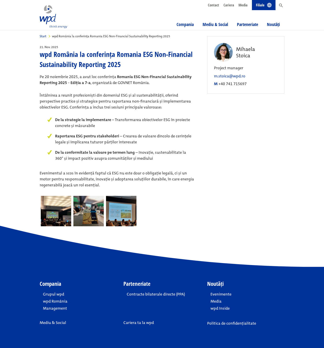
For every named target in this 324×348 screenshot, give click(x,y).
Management (55, 308)
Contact (213, 4)
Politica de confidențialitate (231, 323)
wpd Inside (220, 308)
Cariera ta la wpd (138, 322)
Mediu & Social (215, 24)
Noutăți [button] (273, 24)
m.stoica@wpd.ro (229, 76)
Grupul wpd (53, 294)
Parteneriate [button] (247, 24)
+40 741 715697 (232, 83)
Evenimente (220, 294)
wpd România (55, 301)
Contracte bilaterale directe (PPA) (156, 294)
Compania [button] (185, 24)
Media (243, 4)
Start (43, 36)
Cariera (228, 4)
